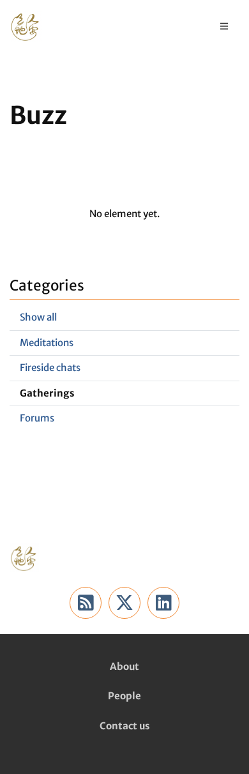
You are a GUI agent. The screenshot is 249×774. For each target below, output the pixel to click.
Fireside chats (50, 367)
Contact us (125, 726)
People (124, 696)
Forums (37, 418)
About (124, 666)
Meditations (46, 343)
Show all (38, 317)
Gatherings (47, 393)
